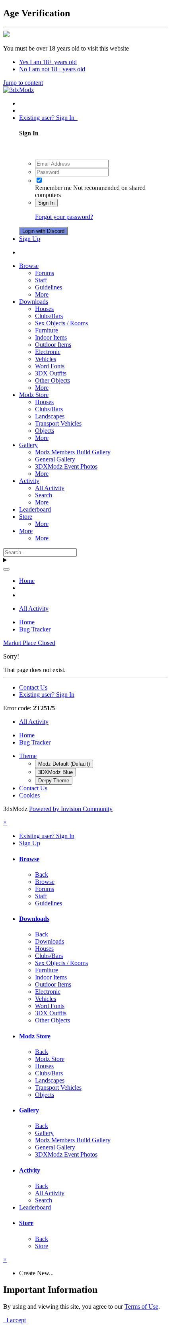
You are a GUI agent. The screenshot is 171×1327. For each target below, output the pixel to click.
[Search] (6, 569)
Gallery (28, 445)
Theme (28, 755)
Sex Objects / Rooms (61, 323)
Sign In (46, 203)
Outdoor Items (53, 344)
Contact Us (33, 687)
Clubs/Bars (49, 316)
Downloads (33, 301)
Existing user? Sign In (48, 117)
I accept (14, 1320)
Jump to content (23, 82)
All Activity (49, 488)
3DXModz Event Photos (66, 466)
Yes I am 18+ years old (48, 62)
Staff (41, 280)
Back (41, 874)
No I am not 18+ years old (52, 69)
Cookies (29, 795)
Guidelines (48, 287)
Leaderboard (35, 509)
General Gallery (55, 459)
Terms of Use (141, 1306)
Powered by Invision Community (71, 808)
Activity (29, 480)
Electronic (47, 351)
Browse (29, 265)
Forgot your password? (64, 216)
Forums (44, 273)
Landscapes (49, 416)
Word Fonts (49, 366)
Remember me (53, 187)
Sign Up (29, 238)
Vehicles (45, 359)
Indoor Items (51, 337)
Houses (44, 308)
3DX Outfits (50, 373)
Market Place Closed (29, 642)
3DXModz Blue (55, 772)
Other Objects (52, 380)
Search (43, 495)
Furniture (46, 330)
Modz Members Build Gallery (73, 452)
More (42, 294)
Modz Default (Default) (64, 764)
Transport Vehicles (58, 423)
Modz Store (34, 394)
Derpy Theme (53, 781)
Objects (44, 430)
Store (25, 516)
